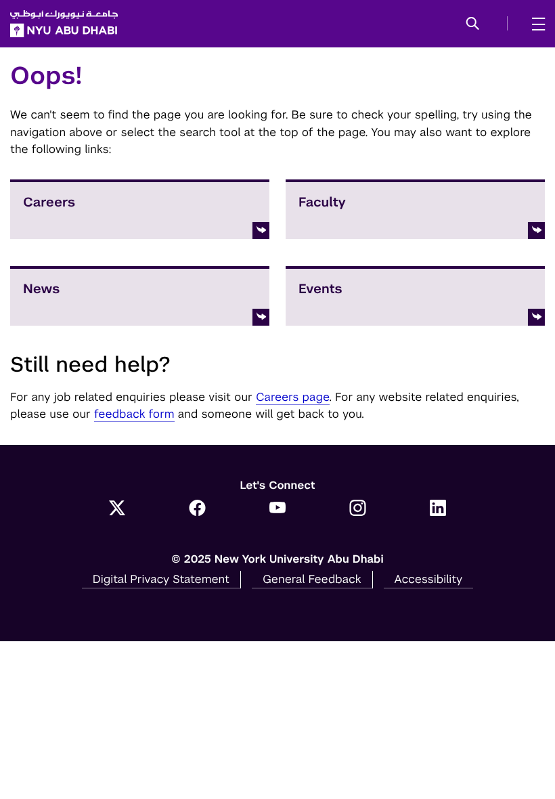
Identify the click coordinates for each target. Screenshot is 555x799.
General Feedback (312, 578)
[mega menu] (534, 23)
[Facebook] (197, 509)
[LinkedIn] (438, 509)
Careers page (293, 396)
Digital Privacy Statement (161, 578)
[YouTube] (278, 509)
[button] (472, 24)
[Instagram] (357, 509)
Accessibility (429, 578)
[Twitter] (117, 509)
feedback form (134, 413)
